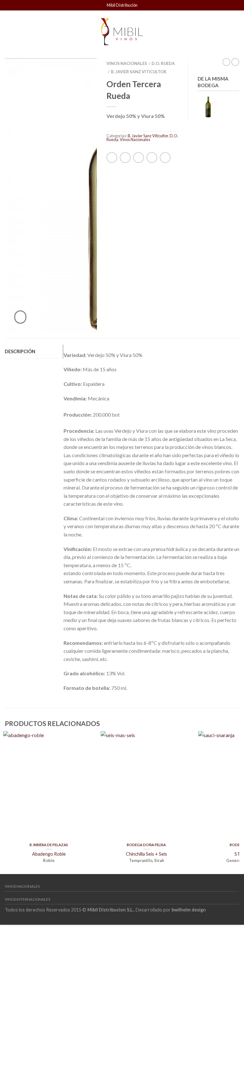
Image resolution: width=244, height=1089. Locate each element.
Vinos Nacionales (126, 63)
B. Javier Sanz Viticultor (138, 71)
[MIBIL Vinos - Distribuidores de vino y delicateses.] (121, 29)
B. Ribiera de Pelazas (49, 845)
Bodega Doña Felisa (146, 845)
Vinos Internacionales (27, 899)
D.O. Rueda (163, 63)
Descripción (20, 351)
